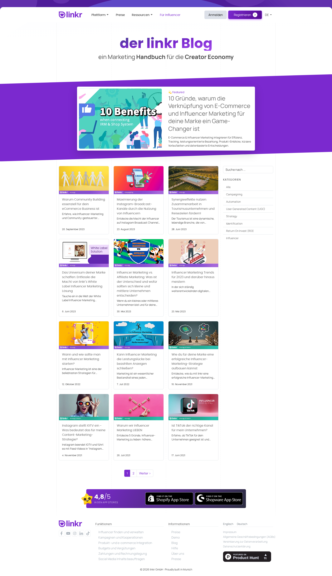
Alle (228, 187)
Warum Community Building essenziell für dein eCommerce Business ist (83, 204)
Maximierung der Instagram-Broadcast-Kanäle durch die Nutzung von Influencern (136, 206)
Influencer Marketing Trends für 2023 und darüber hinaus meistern (193, 277)
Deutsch (242, 524)
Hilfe (174, 548)
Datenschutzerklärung (236, 546)
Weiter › (145, 473)
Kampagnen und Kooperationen (120, 537)
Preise (120, 15)
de (267, 15)
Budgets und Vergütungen (116, 548)
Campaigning (234, 194)
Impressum (230, 532)
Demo (175, 537)
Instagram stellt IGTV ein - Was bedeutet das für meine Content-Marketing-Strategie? (83, 432)
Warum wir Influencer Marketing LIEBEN (133, 428)
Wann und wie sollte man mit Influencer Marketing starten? (81, 359)
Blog (174, 543)
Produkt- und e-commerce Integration (125, 543)
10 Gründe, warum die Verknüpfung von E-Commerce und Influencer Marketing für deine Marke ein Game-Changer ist (209, 113)
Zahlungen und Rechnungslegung (122, 553)
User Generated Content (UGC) (245, 209)
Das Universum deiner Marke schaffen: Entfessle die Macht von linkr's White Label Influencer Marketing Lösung (83, 282)
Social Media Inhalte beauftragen (121, 559)
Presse (176, 559)
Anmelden (215, 15)
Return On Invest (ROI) (240, 231)
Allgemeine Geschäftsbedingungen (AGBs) (248, 537)
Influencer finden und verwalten (121, 532)
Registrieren (242, 15)
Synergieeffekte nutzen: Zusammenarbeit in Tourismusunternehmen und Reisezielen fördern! (193, 206)
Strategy (231, 216)
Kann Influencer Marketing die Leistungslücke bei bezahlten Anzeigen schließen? (137, 361)
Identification (234, 223)
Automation (233, 201)
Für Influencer (170, 15)
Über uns (177, 553)
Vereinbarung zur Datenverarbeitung (245, 541)
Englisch (228, 524)
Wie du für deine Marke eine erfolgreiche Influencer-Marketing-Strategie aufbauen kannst (193, 361)
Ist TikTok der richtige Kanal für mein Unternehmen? (192, 428)
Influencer (232, 238)
